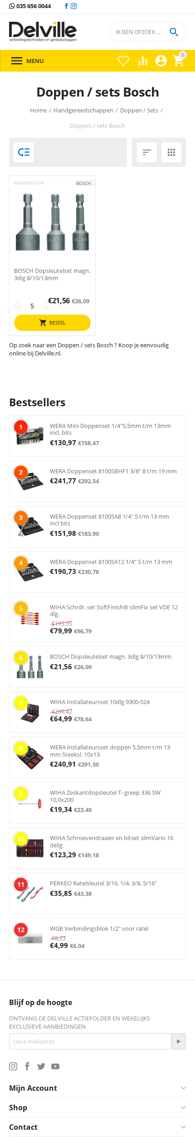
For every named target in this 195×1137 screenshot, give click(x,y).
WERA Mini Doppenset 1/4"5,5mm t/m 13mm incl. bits (110, 429)
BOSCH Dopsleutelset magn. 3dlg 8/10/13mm (52, 274)
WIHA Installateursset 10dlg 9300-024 (100, 702)
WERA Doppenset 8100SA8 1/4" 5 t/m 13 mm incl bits (109, 520)
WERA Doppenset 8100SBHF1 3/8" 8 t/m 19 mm (113, 471)
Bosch (83, 183)
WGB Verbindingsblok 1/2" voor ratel (99, 928)
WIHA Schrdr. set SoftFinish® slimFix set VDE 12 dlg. (114, 610)
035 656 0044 (33, 6)
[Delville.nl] (43, 32)
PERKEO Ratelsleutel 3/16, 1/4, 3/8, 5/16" (103, 883)
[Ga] (178, 1041)
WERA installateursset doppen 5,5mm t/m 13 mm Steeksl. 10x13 (110, 750)
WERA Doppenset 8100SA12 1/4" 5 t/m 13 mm (111, 562)
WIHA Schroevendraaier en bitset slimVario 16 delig (111, 841)
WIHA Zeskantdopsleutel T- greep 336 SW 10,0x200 (105, 796)
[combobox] (147, 32)
